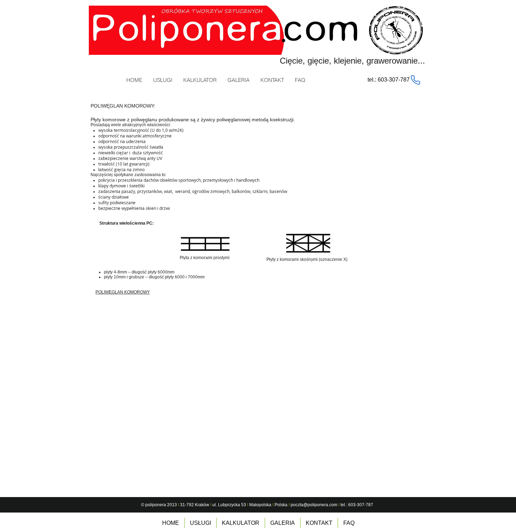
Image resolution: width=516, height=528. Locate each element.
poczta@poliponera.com (314, 504)
